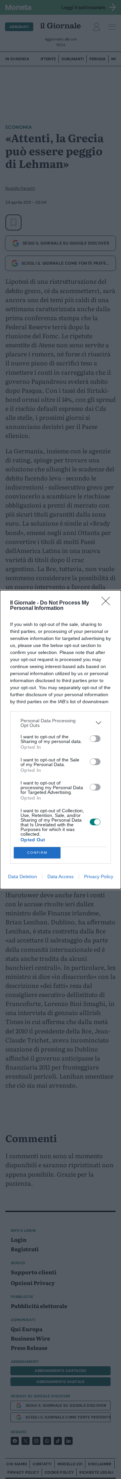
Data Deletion (22, 876)
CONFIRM (37, 852)
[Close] (108, 603)
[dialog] (60, 739)
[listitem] (60, 723)
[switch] (95, 738)
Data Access (60, 876)
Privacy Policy (98, 876)
